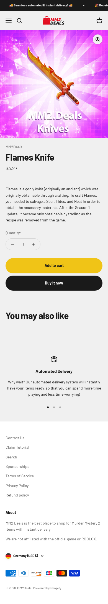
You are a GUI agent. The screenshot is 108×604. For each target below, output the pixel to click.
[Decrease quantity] (13, 244)
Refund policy (17, 495)
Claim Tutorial (17, 447)
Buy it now (54, 283)
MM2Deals (14, 146)
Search (11, 457)
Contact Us (15, 437)
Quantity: (13, 232)
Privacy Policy (17, 485)
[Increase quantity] (33, 244)
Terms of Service (20, 475)
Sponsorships (17, 466)
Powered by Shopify (47, 588)
